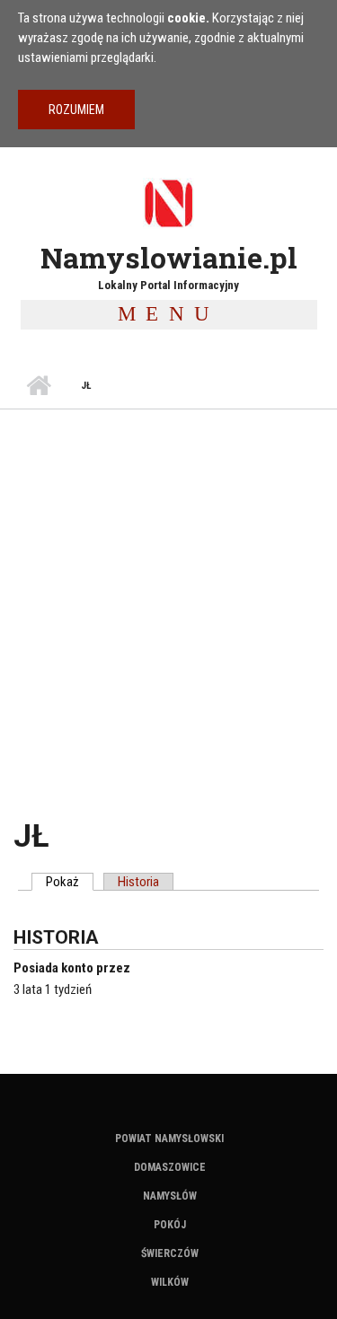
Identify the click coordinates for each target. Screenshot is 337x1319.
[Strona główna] (168, 203)
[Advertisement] (168, 586)
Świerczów (170, 1253)
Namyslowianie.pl (168, 257)
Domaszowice (170, 1167)
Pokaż (69, 882)
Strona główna (38, 386)
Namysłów (170, 1196)
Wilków (170, 1282)
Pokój (170, 1224)
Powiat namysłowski (169, 1138)
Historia (138, 882)
